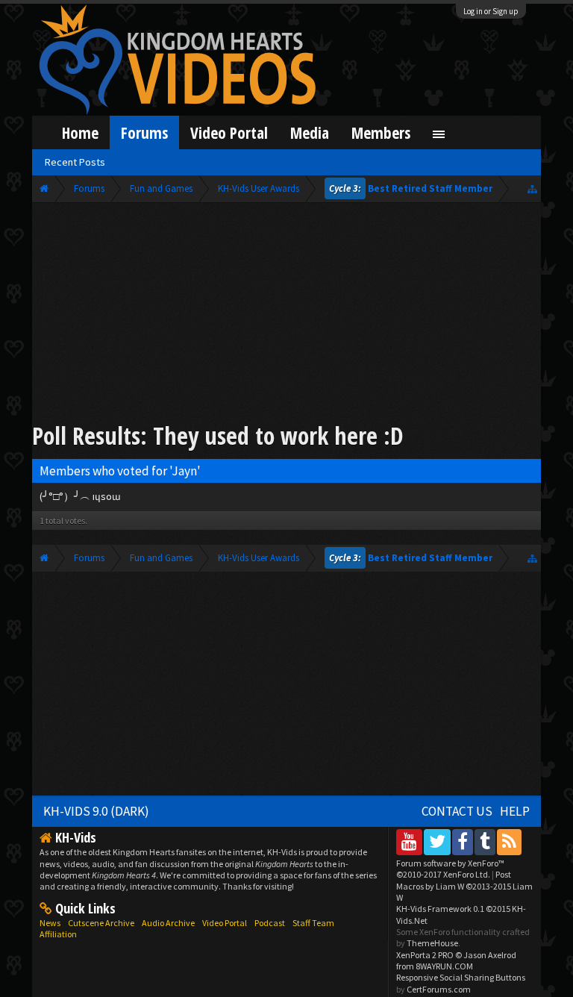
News (50, 922)
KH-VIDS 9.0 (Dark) (96, 811)
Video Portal (229, 132)
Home (80, 132)
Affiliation (58, 934)
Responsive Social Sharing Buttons (460, 977)
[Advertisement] (287, 314)
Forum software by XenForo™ (450, 868)
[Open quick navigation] (532, 188)
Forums (144, 132)
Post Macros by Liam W (464, 886)
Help (515, 811)
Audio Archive (168, 922)
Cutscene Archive (101, 922)
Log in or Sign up (491, 11)
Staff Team (313, 922)
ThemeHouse (432, 942)
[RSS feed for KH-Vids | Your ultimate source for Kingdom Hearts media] (509, 841)
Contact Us (457, 811)
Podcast (269, 922)
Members (380, 132)
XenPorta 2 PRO (425, 954)
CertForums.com (439, 989)
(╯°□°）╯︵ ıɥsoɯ (80, 496)
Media (309, 132)
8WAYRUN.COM (444, 966)
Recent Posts (75, 162)
